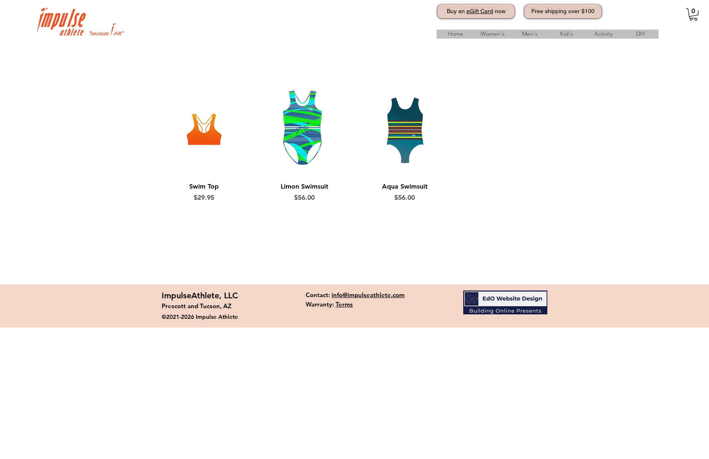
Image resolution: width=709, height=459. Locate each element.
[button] (693, 14)
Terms (344, 304)
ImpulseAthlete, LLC (200, 295)
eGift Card (480, 11)
